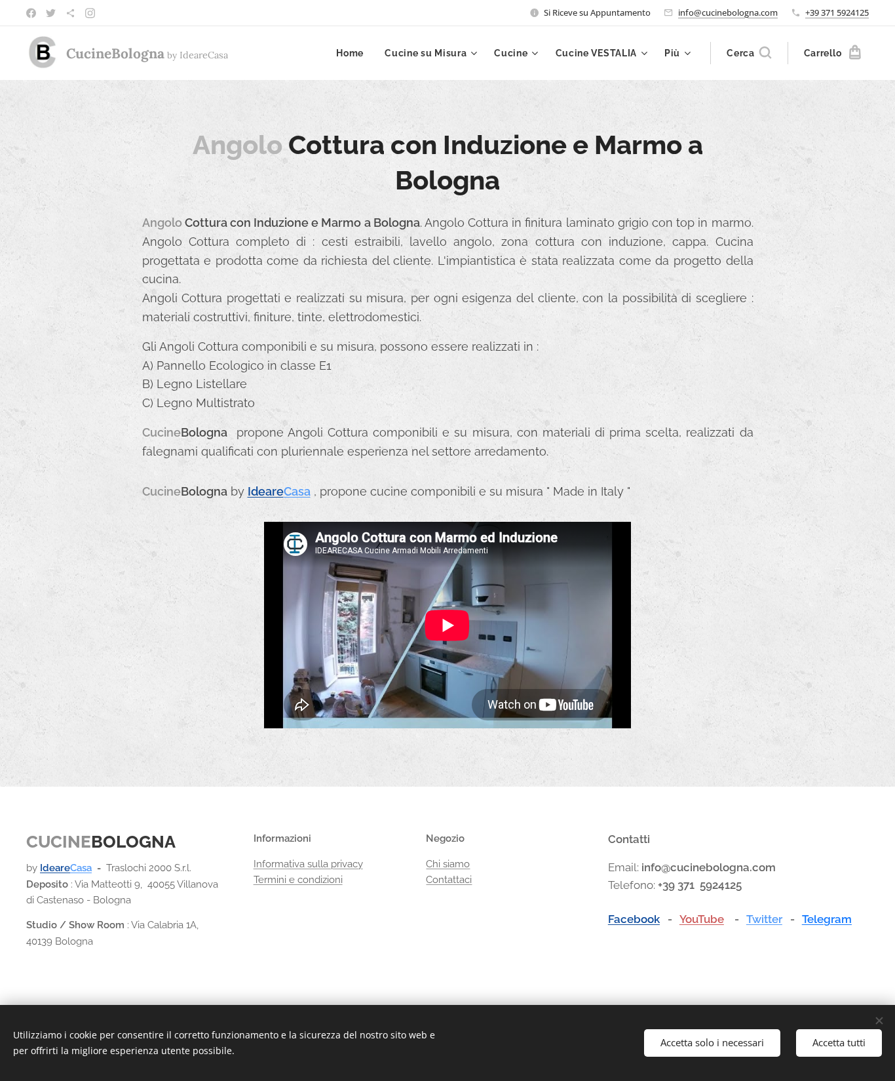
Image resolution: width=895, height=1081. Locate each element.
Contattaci (449, 880)
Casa (297, 491)
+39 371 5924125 (837, 12)
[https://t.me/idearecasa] (70, 13)
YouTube (701, 919)
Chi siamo (448, 864)
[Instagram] (90, 13)
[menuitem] (353, 53)
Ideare (266, 491)
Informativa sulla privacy (308, 864)
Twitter (764, 919)
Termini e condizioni (298, 880)
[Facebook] (31, 13)
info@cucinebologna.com (728, 12)
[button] (749, 53)
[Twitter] (51, 13)
